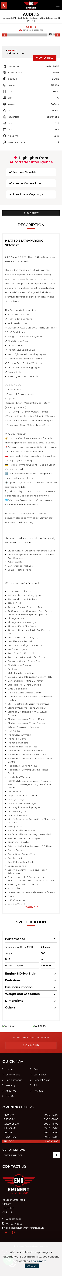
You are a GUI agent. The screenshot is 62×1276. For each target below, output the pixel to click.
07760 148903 (14, 1223)
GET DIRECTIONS (13, 1149)
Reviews (38, 1090)
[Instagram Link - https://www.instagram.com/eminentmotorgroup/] (14, 1232)
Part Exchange (14, 1080)
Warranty (11, 1085)
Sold (36, 1085)
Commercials (13, 1074)
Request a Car (42, 1080)
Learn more (38, 1261)
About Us (11, 1090)
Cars (36, 1069)
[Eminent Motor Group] (31, 5)
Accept (31, 1265)
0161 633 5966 (13, 1219)
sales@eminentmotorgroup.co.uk (25, 1227)
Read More (31, 907)
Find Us (10, 1096)
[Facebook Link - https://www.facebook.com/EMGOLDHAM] (6, 1232)
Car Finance (40, 1074)
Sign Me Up (31, 1045)
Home (9, 1069)
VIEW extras (44, 57)
